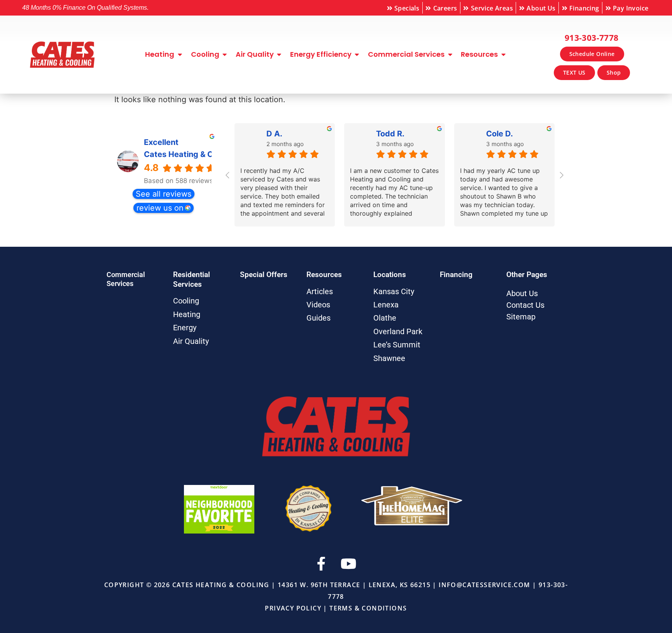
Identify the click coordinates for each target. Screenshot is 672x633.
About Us (522, 293)
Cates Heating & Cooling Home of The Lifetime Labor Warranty (179, 154)
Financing (456, 274)
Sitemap (521, 316)
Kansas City (393, 291)
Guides (318, 318)
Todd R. (390, 133)
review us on (160, 208)
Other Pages (526, 274)
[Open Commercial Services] (449, 54)
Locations (389, 274)
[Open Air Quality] (279, 54)
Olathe (384, 318)
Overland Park (397, 331)
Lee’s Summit (396, 344)
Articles (319, 291)
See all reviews (163, 194)
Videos (318, 304)
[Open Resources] (503, 54)
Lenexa (386, 304)
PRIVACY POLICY (293, 608)
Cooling (186, 300)
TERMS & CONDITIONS (368, 608)
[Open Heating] (179, 54)
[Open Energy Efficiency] (357, 54)
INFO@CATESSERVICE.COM (484, 585)
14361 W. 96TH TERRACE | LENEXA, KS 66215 (354, 585)
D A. (274, 133)
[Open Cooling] (224, 54)
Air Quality (191, 341)
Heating (186, 314)
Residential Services (191, 279)
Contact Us (525, 305)
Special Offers (263, 274)
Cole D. (499, 133)
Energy (184, 327)
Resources (324, 274)
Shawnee (389, 358)
